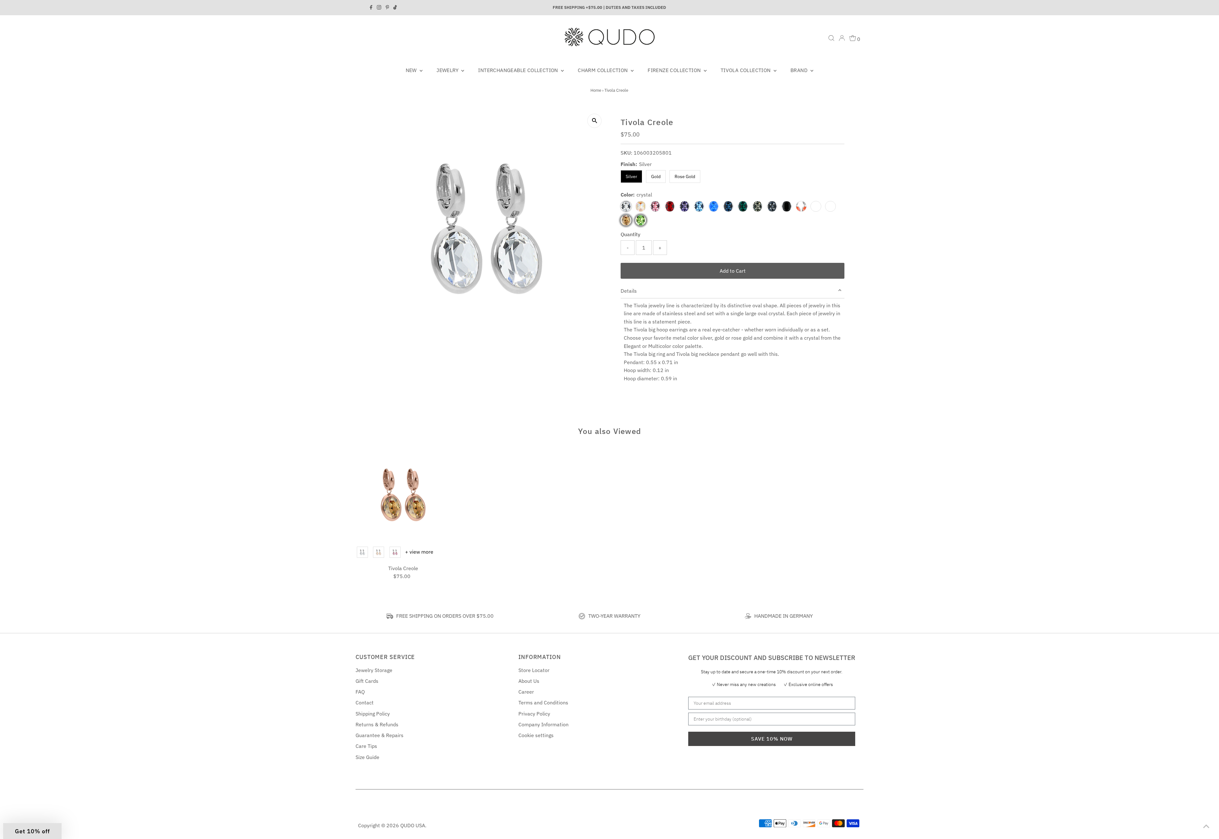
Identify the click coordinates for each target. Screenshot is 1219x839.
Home (595, 90)
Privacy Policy (534, 713)
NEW (412, 70)
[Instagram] (379, 7)
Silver (631, 176)
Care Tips (366, 746)
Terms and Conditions (543, 702)
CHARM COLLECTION (603, 70)
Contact (365, 702)
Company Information (543, 724)
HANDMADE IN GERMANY (783, 616)
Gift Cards (367, 681)
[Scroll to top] (1206, 826)
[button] (32, 831)
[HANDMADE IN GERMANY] (748, 616)
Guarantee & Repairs (379, 735)
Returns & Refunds (377, 724)
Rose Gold (685, 176)
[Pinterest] (387, 7)
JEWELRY (448, 70)
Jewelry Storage (374, 670)
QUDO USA (412, 825)
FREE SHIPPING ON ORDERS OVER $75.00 (445, 616)
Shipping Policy (373, 713)
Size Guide (367, 757)
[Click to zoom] (594, 121)
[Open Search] (831, 38)
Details (629, 291)
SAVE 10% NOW (772, 739)
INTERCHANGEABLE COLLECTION (518, 70)
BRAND (799, 70)
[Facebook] (371, 7)
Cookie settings (536, 735)
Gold (656, 176)
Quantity (630, 234)
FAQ (360, 692)
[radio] (362, 552)
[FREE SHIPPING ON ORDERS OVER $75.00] (390, 616)
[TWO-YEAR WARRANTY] (582, 616)
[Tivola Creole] (403, 495)
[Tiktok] (395, 7)
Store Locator (534, 670)
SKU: (626, 153)
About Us (528, 681)
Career (526, 692)
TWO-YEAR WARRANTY (614, 616)
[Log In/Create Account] (842, 38)
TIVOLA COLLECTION (746, 70)
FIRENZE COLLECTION (675, 70)
